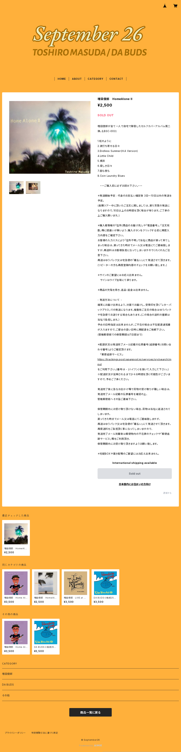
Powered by (86, 745)
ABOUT (77, 78)
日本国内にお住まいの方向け (135, 484)
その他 (6, 695)
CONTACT (116, 78)
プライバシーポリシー (15, 732)
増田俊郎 (7, 673)
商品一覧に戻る (90, 712)
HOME (62, 78)
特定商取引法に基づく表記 (44, 732)
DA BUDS (8, 684)
